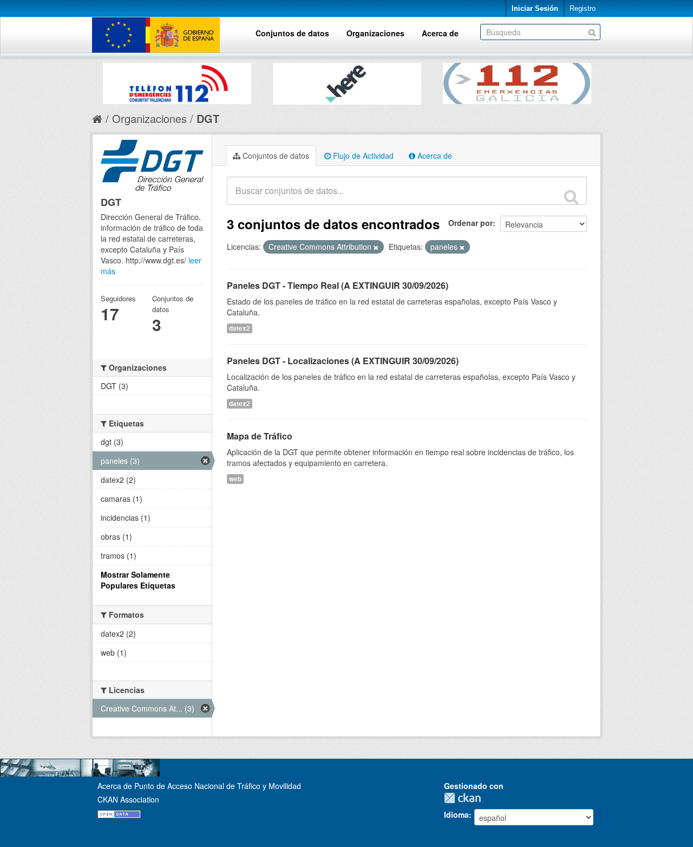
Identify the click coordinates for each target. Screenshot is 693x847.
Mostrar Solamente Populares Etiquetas (138, 580)
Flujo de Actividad (362, 155)
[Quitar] (376, 247)
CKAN (465, 798)
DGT (208, 118)
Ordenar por (470, 222)
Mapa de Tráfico (259, 436)
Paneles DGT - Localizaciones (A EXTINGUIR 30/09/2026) (343, 360)
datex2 (239, 328)
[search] (571, 197)
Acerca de (440, 33)
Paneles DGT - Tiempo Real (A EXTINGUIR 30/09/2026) (337, 285)
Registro (583, 8)
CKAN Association (128, 799)
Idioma (456, 814)
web (235, 478)
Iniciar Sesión (535, 8)
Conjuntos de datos (292, 33)
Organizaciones (375, 33)
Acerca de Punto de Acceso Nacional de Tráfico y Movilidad (199, 785)
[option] (177, 80)
